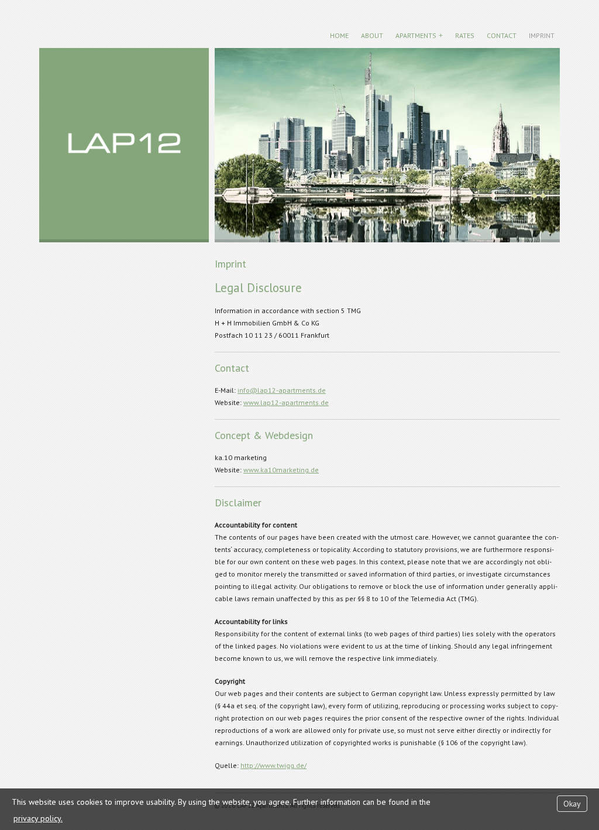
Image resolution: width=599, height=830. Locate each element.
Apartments (415, 35)
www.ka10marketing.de (281, 469)
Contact (502, 35)
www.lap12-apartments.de (286, 402)
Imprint (542, 35)
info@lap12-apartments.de (281, 390)
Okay (572, 803)
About (372, 35)
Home (339, 35)
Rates (464, 35)
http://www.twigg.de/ (273, 765)
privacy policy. (38, 818)
